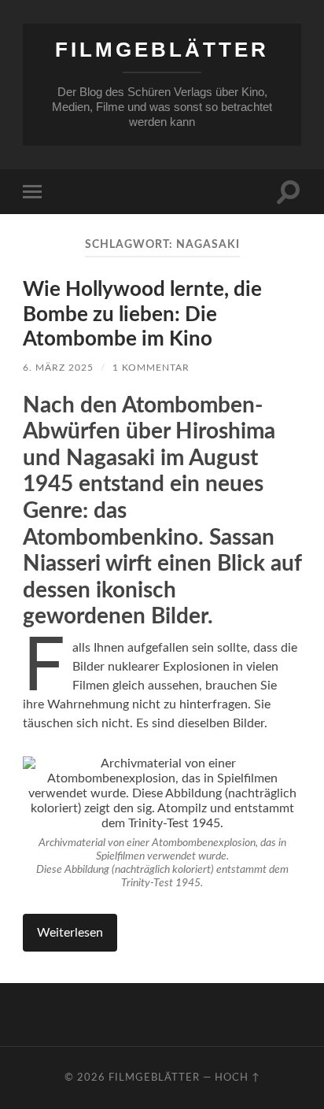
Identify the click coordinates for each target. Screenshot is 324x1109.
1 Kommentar (151, 367)
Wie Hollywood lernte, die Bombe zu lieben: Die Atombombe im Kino (142, 314)
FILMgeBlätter (162, 49)
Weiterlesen (70, 932)
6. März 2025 (58, 367)
